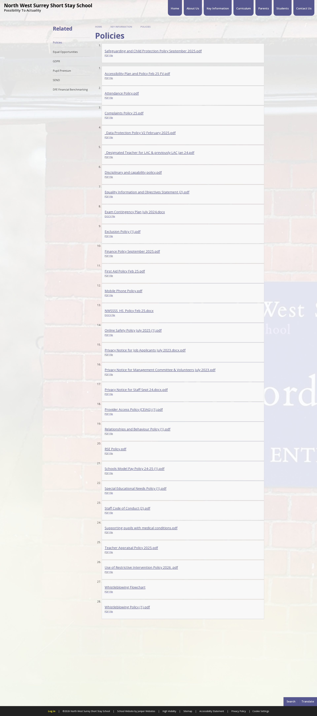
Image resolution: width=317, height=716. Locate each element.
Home (98, 26)
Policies (146, 26)
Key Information (121, 26)
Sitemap (187, 711)
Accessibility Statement (211, 711)
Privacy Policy (238, 711)
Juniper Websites (146, 711)
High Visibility (169, 711)
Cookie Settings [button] (260, 711)
